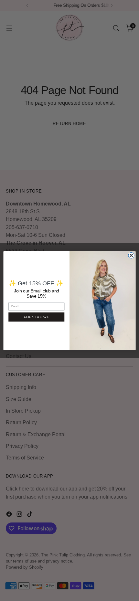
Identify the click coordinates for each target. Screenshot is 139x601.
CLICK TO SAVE (36, 316)
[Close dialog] (131, 255)
